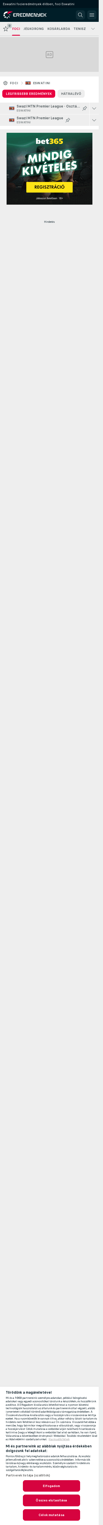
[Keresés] (80, 15)
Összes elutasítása (51, 1500)
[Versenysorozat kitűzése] (84, 108)
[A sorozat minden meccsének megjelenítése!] (94, 108)
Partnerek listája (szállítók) (28, 1475)
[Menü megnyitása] (91, 15)
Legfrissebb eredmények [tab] (29, 94)
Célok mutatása (51, 1515)
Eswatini (41, 83)
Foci (14, 83)
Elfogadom (51, 1486)
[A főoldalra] (29, 14)
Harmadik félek (59, 1439)
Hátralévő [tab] (71, 94)
